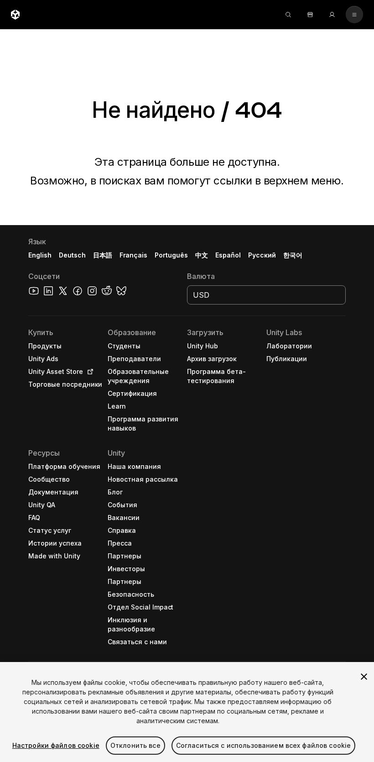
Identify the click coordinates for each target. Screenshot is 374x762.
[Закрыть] (363, 677)
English (40, 255)
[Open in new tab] (88, 371)
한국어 (292, 255)
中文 (201, 255)
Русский (262, 255)
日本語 (102, 255)
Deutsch (72, 255)
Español (228, 255)
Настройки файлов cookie (55, 745)
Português (171, 255)
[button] (187, 493)
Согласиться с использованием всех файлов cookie (263, 745)
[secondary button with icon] (354, 14)
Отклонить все (135, 745)
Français (133, 255)
